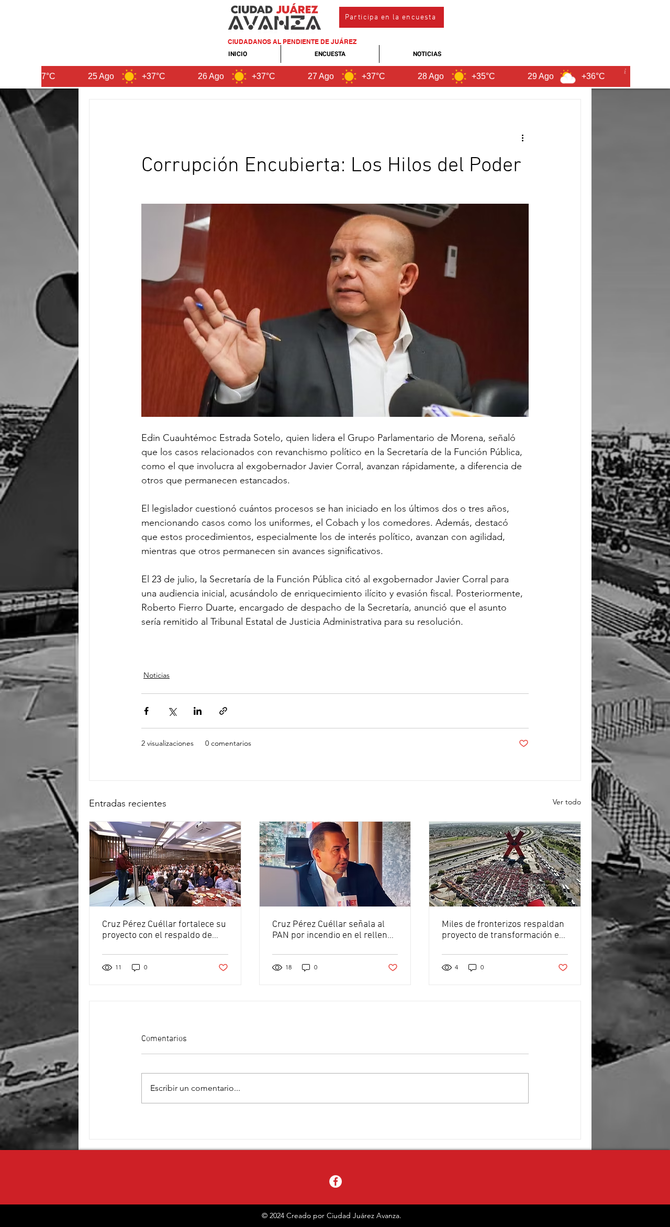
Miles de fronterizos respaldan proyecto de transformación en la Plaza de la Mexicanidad (503, 930)
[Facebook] (335, 1181)
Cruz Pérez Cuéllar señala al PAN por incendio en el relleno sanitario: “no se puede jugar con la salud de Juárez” (332, 930)
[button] (391, 17)
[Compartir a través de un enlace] (223, 711)
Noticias (156, 675)
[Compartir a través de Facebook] (146, 711)
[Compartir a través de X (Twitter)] (172, 711)
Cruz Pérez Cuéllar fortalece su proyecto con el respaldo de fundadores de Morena (164, 930)
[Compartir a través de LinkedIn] (198, 711)
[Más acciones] (522, 137)
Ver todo (567, 801)
